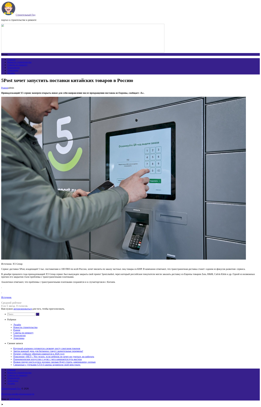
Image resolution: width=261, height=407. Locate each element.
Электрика (12, 70)
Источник (6, 297)
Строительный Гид (25, 15)
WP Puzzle (15, 399)
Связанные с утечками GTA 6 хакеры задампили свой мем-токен (47, 364)
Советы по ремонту (17, 65)
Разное (4, 88)
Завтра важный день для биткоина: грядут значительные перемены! (48, 351)
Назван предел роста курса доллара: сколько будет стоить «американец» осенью (54, 362)
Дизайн (11, 73)
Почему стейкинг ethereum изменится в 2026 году (39, 354)
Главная (11, 59)
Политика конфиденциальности (17, 394)
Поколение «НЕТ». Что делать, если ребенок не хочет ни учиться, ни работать (53, 356)
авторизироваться (22, 309)
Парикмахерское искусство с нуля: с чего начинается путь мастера (47, 359)
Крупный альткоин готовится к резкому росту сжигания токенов (46, 348)
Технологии (13, 67)
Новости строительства (19, 62)
